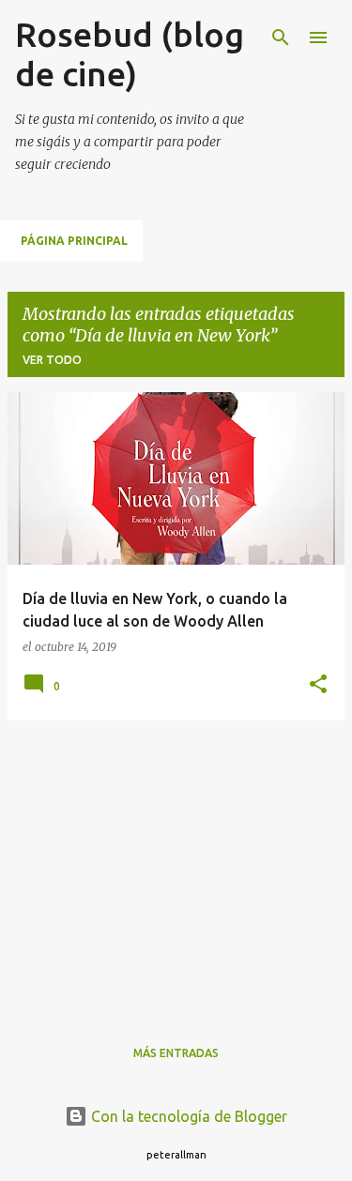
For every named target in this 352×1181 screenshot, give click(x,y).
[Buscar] (280, 37)
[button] (318, 685)
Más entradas (176, 1053)
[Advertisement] (176, 866)
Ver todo (52, 360)
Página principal (74, 241)
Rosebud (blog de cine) (129, 54)
